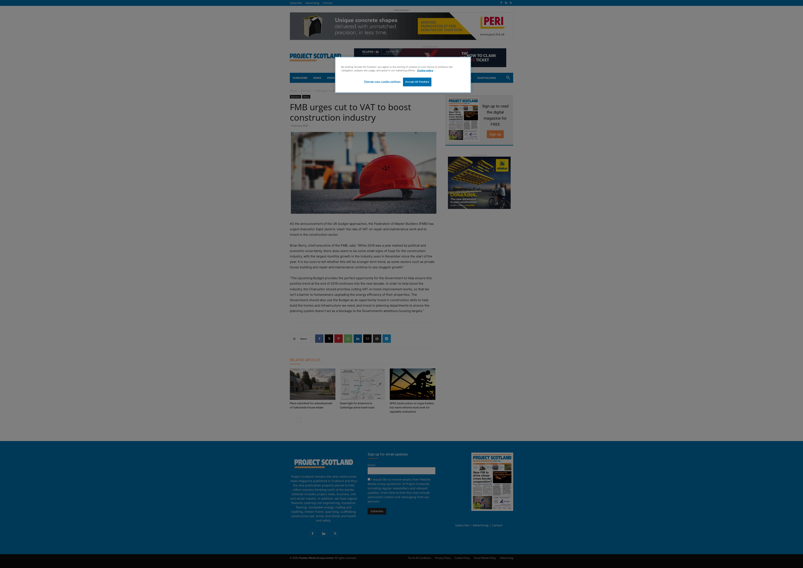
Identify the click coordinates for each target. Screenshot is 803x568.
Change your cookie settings (382, 81)
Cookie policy (425, 70)
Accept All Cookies (417, 81)
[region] (403, 75)
